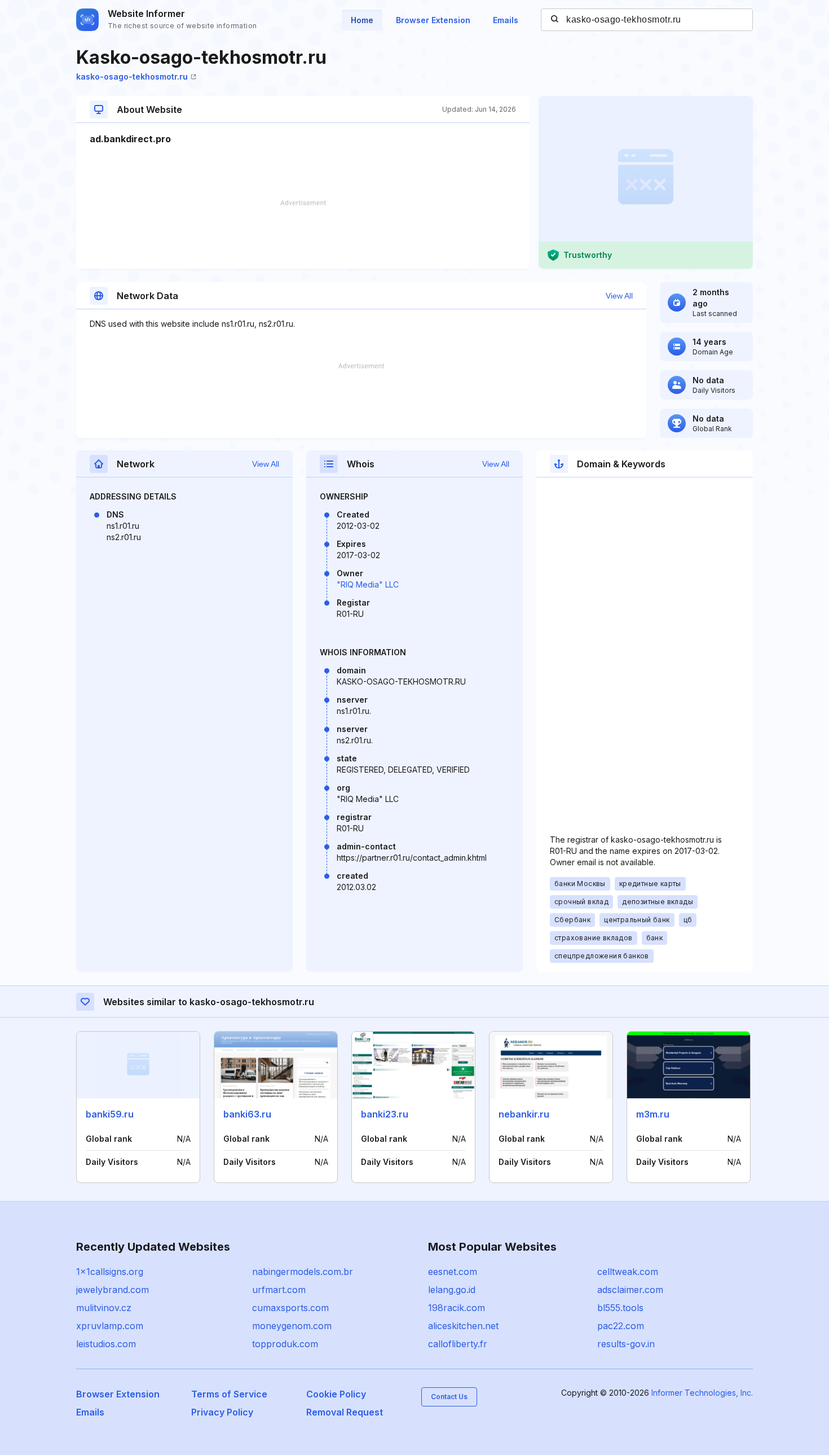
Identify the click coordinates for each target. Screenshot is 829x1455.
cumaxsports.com (290, 1307)
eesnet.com (452, 1271)
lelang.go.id (451, 1289)
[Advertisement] (303, 234)
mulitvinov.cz (103, 1307)
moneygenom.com (292, 1325)
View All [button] (619, 295)
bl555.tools (620, 1307)
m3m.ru (652, 1114)
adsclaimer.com (630, 1289)
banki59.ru (110, 1114)
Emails (505, 20)
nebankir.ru (524, 1114)
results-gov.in (626, 1343)
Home (362, 20)
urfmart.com (279, 1289)
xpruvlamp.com (109, 1325)
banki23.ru (384, 1114)
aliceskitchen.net (463, 1325)
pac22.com (620, 1325)
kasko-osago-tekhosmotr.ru (132, 76)
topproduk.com (285, 1343)
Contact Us (449, 1396)
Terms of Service (229, 1394)
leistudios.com (106, 1343)
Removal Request (344, 1412)
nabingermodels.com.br (302, 1271)
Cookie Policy (336, 1394)
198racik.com (456, 1307)
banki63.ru (247, 1114)
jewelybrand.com (112, 1289)
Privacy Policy (222, 1412)
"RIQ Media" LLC (368, 584)
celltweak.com (627, 1271)
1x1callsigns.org (109, 1271)
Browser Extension (433, 20)
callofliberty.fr (457, 1343)
